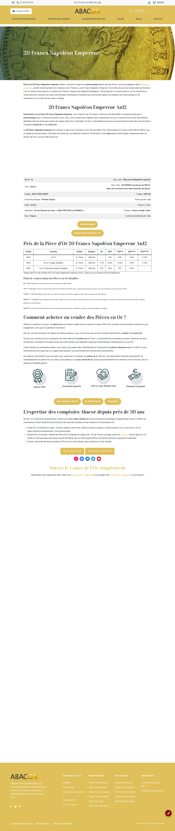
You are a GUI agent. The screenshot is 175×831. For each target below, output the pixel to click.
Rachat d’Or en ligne (123, 783)
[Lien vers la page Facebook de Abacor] (11, 806)
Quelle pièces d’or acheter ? (74, 794)
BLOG (139, 19)
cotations (124, 435)
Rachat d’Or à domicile (124, 787)
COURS (120, 19)
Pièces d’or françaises (98, 783)
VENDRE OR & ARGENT (59, 19)
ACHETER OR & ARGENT (24, 19)
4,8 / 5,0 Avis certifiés (83, 2)
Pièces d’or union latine (99, 806)
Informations (68, 787)
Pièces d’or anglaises (98, 787)
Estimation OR (69, 800)
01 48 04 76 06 (74, 451)
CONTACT (158, 19)
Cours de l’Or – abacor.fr (120, 475)
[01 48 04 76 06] (168, 813)
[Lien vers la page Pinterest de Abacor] (20, 806)
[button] (26, 158)
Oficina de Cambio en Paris (152, 791)
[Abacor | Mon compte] (149, 3)
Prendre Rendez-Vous (100, 451)
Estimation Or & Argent (125, 792)
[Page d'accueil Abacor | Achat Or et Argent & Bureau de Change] (87, 11)
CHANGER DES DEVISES (93, 19)
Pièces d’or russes (96, 801)
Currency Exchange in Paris (150, 784)
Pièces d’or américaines (99, 792)
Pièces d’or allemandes (99, 797)
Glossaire (67, 783)
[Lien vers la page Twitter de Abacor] (15, 806)
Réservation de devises (125, 801)
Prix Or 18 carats (70, 805)
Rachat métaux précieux (125, 797)
